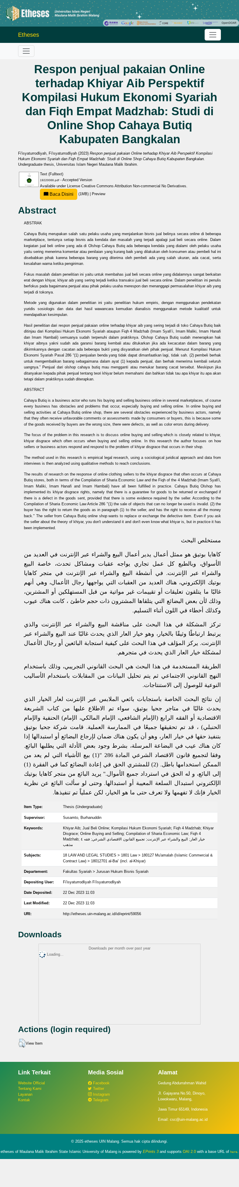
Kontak (24, 1100)
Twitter (98, 1088)
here (233, 1151)
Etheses (28, 35)
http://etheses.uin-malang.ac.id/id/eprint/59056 (102, 914)
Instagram (101, 1094)
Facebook (101, 1083)
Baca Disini (60, 194)
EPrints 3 (151, 1151)
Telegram (100, 1100)
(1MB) (69, 194)
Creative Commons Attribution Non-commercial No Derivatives (133, 186)
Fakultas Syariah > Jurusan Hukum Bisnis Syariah (105, 871)
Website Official (31, 1083)
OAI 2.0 (189, 1151)
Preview (98, 194)
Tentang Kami (29, 1088)
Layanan (25, 1094)
